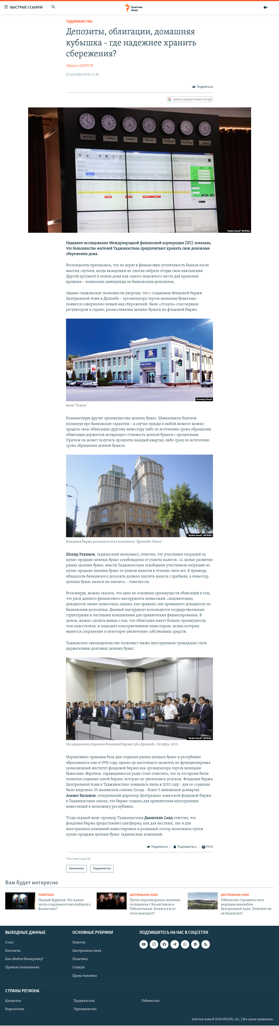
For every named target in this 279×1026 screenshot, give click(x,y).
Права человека (84, 976)
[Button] (202, 87)
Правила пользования (22, 967)
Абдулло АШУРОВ (79, 66)
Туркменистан (85, 1009)
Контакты (12, 951)
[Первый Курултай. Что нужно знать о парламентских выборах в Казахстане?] (20, 900)
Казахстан (13, 1001)
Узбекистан (150, 1001)
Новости (78, 942)
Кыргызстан (14, 1009)
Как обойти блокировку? (24, 959)
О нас (9, 942)
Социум (78, 967)
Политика (46, 895)
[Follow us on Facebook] (164, 944)
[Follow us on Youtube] (144, 944)
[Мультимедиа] (265, 7)
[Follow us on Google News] (195, 944)
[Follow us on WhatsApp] (185, 944)
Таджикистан (79, 22)
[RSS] (205, 944)
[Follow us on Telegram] (174, 944)
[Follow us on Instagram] (154, 944)
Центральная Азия (144, 895)
